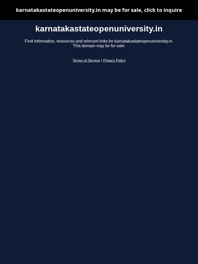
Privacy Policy (114, 60)
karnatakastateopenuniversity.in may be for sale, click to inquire (99, 9)
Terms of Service (86, 60)
